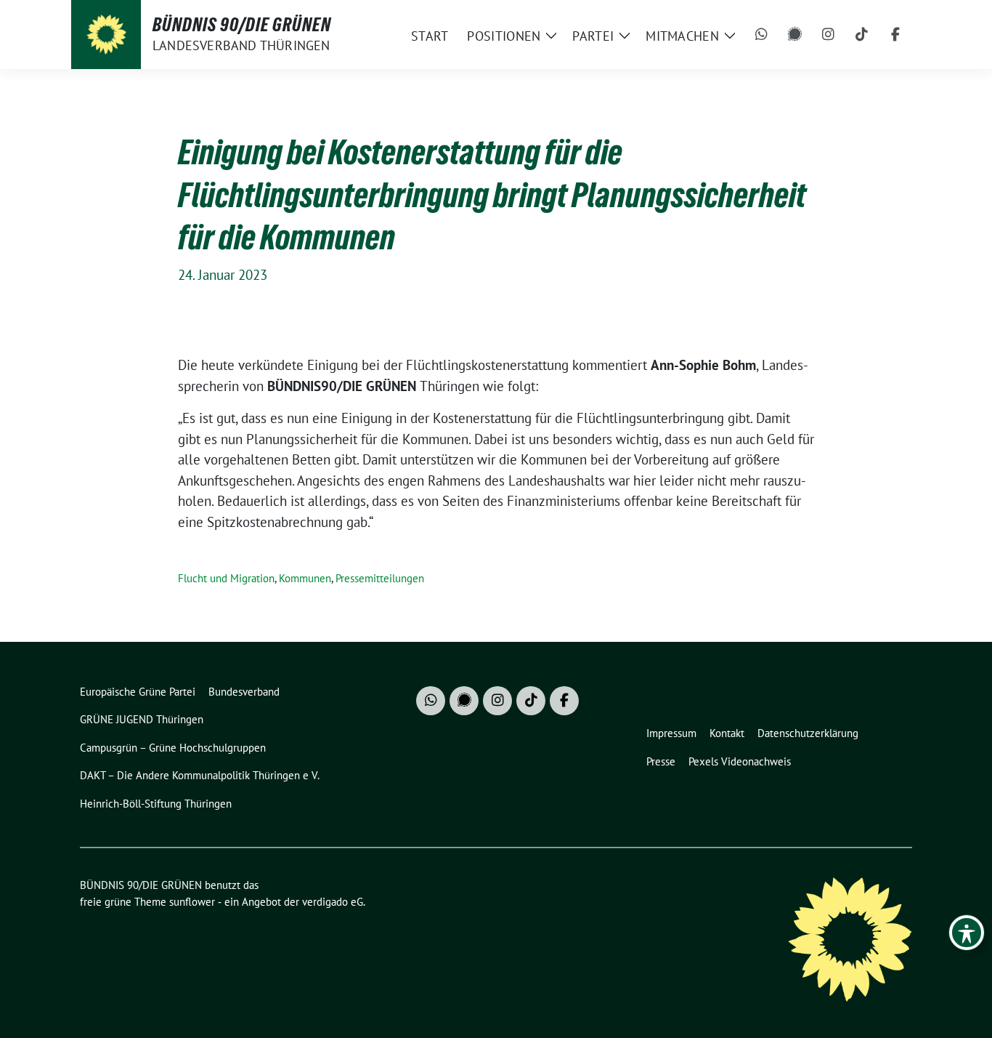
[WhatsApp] (761, 34)
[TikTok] (862, 34)
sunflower (192, 902)
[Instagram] (828, 34)
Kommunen (305, 578)
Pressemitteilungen (380, 578)
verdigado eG (332, 902)
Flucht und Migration (226, 578)
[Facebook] (895, 34)
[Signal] (795, 34)
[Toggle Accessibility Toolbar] (966, 932)
